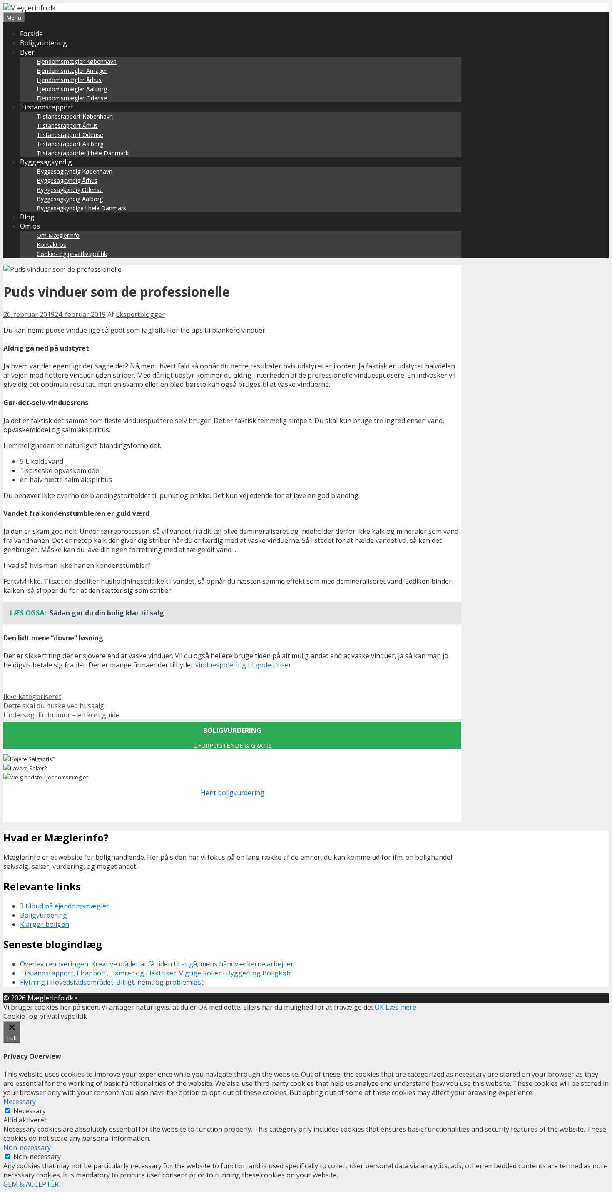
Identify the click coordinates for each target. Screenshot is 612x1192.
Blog (27, 216)
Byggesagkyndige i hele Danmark (81, 208)
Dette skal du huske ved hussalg (53, 705)
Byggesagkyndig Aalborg (70, 199)
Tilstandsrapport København (75, 116)
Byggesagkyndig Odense (70, 190)
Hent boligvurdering (232, 792)
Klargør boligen (44, 924)
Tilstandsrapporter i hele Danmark (83, 153)
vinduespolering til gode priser (243, 664)
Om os (30, 226)
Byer (27, 52)
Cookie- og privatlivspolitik (72, 254)
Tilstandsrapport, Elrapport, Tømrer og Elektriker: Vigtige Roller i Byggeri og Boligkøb (155, 973)
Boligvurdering (43, 42)
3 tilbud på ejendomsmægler (64, 906)
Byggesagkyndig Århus (67, 180)
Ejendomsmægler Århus (69, 80)
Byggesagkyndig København (74, 171)
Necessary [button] (19, 1101)
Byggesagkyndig (46, 162)
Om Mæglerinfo (58, 235)
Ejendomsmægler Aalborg (72, 89)
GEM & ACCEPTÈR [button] (31, 1184)
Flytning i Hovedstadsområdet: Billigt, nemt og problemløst (112, 982)
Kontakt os (51, 245)
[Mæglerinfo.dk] (29, 7)
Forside (31, 33)
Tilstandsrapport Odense (70, 135)
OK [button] (379, 1007)
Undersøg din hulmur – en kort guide (61, 714)
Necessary (29, 1110)
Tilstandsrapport (46, 107)
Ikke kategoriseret (32, 696)
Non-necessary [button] (27, 1147)
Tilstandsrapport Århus (67, 125)
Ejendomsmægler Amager (72, 71)
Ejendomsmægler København (77, 61)
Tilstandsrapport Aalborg (70, 144)
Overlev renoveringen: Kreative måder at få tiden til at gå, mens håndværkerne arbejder (157, 963)
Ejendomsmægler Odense (72, 98)
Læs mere (401, 1007)
